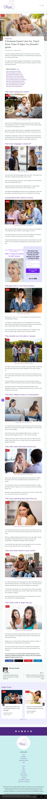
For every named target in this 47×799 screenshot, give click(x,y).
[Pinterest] (25, 731)
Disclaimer (24, 777)
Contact (23, 772)
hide (18, 69)
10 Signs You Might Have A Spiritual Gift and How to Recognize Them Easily (35, 675)
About (23, 770)
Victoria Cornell (9, 50)
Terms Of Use (24, 775)
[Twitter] (19, 731)
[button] (3, 15)
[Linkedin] (30, 731)
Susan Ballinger (32, 711)
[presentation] (11, 697)
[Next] (44, 704)
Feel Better (23, 756)
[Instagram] (22, 731)
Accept (41, 796)
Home (23, 766)
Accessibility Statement (24, 779)
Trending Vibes (8, 38)
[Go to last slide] (3, 704)
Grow (23, 754)
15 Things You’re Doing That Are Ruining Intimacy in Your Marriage (11, 708)
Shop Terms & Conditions (24, 781)
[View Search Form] (43, 5)
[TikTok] (27, 731)
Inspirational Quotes (23, 760)
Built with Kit (33, 279)
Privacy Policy (23, 773)
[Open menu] (40, 5)
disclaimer (35, 789)
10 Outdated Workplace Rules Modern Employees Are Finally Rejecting (11, 675)
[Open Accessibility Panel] (3, 400)
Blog (23, 768)
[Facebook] (16, 731)
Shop (23, 762)
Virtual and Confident (29, 793)
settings (34, 796)
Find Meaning (23, 758)
